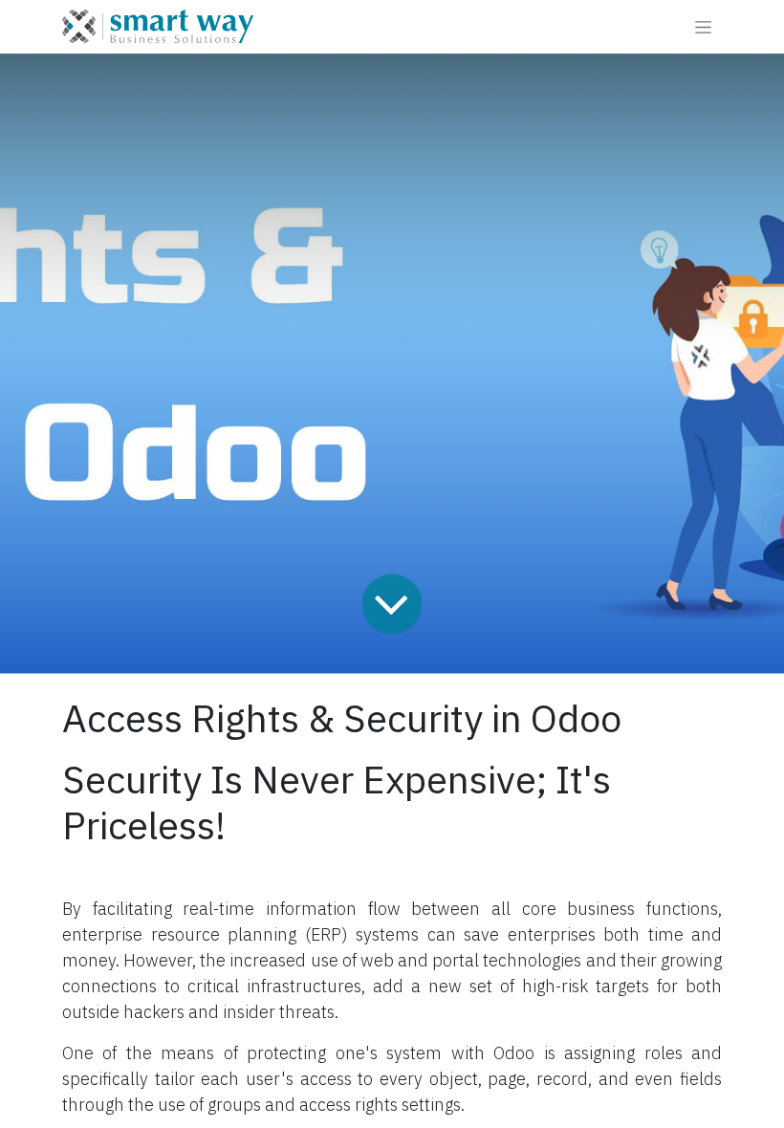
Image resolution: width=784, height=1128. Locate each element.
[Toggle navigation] (703, 27)
